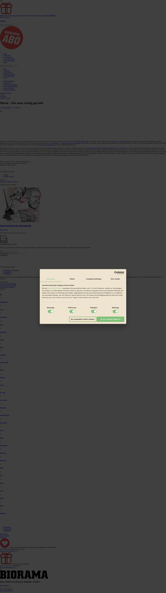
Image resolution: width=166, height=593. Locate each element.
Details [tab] (72, 279)
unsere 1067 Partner (55, 288)
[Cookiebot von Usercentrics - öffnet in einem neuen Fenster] (115, 272)
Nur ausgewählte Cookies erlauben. (83, 319)
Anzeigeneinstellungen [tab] (94, 279)
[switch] (72, 311)
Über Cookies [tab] (115, 279)
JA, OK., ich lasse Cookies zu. (110, 319)
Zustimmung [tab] (50, 279)
